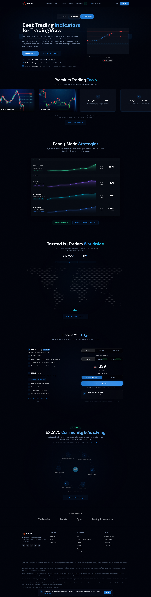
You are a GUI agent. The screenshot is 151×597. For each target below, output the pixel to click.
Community (81, 3)
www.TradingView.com (109, 583)
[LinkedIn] (35, 545)
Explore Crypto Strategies (84, 222)
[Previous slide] (21, 36)
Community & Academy (84, 539)
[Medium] (39, 545)
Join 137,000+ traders (75, 317)
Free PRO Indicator (51, 54)
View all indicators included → (38, 398)
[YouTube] (23, 545)
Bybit (97, 442)
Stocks (64, 3)
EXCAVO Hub (96, 3)
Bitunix (92, 442)
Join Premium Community (74, 498)
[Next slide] (130, 36)
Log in (116, 3)
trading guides (36, 66)
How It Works (108, 60)
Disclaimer (117, 401)
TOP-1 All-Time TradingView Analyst (67, 262)
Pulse (56, 3)
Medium (79, 545)
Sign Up (124, 3)
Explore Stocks (60, 222)
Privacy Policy (104, 401)
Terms (100, 401)
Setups (75, 16)
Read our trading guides (35, 401)
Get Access (29, 54)
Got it (107, 592)
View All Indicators (74, 122)
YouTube (79, 542)
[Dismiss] (111, 590)
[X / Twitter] (27, 545)
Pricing (71, 3)
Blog (78, 536)
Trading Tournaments (102, 519)
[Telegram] (31, 545)
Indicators (49, 3)
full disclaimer (55, 587)
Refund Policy (111, 401)
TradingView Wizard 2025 (88, 262)
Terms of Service (109, 536)
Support (79, 549)
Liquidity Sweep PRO (93, 56)
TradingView (50, 60)
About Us (79, 552)
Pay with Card (103, 383)
